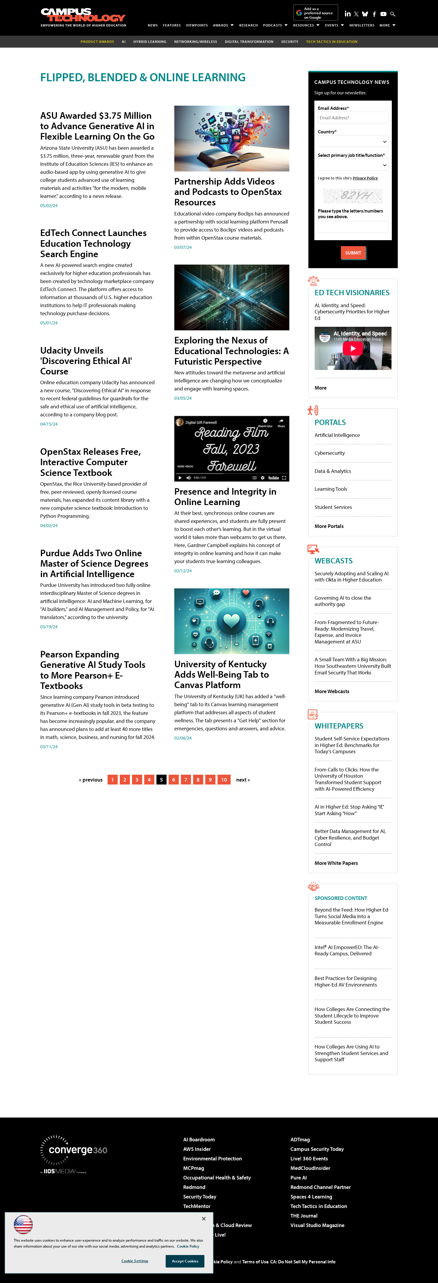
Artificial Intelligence (337, 435)
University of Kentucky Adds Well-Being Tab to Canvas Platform (221, 674)
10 (224, 779)
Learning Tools (331, 488)
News (153, 25)
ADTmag (300, 1139)
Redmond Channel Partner (321, 1187)
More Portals (329, 526)
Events (331, 25)
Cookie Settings (135, 1260)
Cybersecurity (330, 452)
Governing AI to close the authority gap (343, 601)
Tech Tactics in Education (319, 1206)
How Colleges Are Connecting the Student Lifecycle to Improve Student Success (352, 1015)
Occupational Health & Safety (217, 1177)
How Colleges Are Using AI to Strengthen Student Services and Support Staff (351, 1053)
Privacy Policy (365, 178)
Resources (303, 25)
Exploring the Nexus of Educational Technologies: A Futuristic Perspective (231, 350)
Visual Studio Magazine (317, 1225)
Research (248, 25)
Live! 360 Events (309, 1158)
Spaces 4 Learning (311, 1196)
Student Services (333, 507)
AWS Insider (197, 1149)
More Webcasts (332, 691)
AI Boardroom (199, 1139)
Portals (330, 422)
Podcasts (272, 25)
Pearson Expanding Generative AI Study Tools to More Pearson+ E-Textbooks (92, 669)
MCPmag (193, 1168)
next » (243, 779)
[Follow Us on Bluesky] (365, 14)
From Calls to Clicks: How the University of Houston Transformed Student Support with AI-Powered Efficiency (348, 779)
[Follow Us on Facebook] (374, 14)
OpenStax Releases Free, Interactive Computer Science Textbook (90, 461)
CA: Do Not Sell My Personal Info (303, 1262)
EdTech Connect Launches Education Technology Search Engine (93, 242)
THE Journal (304, 1215)
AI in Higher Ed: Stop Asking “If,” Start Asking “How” (349, 810)
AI (124, 41)
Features (172, 25)
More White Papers (336, 862)
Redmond (194, 1187)
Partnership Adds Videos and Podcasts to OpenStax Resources (228, 191)
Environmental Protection (212, 1158)
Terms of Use (255, 1262)
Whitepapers (339, 725)
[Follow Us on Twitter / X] (356, 14)
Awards (220, 25)
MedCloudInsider (310, 1168)
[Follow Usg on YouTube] (383, 14)
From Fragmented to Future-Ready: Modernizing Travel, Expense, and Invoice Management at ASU (347, 632)
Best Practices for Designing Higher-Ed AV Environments (346, 981)
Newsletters (362, 25)
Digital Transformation (249, 41)
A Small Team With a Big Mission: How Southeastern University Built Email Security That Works (353, 666)
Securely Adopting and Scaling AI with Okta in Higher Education (352, 576)
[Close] (203, 1218)
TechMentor (196, 1206)
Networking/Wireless (195, 41)
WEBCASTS (334, 560)
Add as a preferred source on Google (318, 13)
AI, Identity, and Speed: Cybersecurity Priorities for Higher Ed (352, 311)
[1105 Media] (76, 1204)
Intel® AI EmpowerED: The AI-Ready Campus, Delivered (347, 950)
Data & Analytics (333, 471)
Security (290, 41)
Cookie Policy (219, 1262)
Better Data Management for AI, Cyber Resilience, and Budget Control (350, 837)
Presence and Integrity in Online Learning (225, 496)
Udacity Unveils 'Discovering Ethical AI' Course (86, 360)
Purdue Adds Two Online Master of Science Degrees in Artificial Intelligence (94, 563)
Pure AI (299, 1177)
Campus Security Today (317, 1149)
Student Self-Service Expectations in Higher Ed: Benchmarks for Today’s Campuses (352, 745)
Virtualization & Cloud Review (217, 1225)
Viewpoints (197, 25)
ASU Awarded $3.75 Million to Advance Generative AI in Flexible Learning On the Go (97, 125)
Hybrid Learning (150, 41)
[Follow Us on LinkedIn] (348, 13)
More (385, 25)
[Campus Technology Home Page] (83, 17)
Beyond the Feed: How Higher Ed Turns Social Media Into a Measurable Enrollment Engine (351, 916)
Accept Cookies (185, 1261)
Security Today (199, 1196)
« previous (91, 779)
